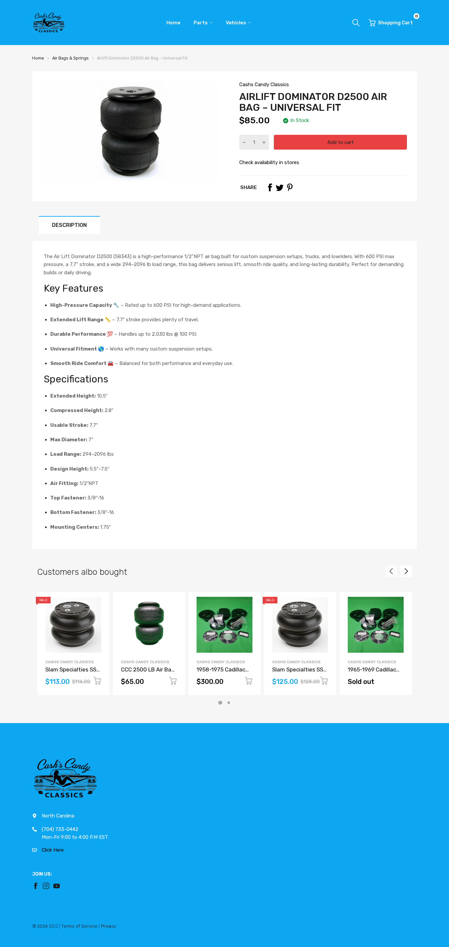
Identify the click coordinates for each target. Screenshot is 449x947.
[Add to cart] (97, 682)
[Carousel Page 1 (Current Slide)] (220, 703)
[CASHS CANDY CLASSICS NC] (48, 23)
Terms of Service (79, 926)
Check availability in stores (269, 162)
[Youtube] (56, 886)
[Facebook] (270, 187)
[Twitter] (280, 187)
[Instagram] (46, 886)
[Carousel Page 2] (229, 703)
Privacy (108, 926)
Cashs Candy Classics (264, 84)
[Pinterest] (290, 187)
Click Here (53, 850)
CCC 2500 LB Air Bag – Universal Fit (148, 672)
